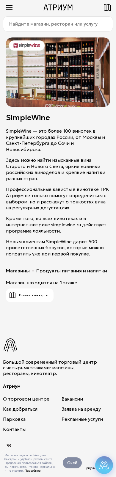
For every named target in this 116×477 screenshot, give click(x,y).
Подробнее (33, 471)
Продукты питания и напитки (71, 271)
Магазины (18, 271)
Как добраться (20, 409)
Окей (72, 462)
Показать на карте (33, 295)
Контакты (14, 429)
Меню (9, 7)
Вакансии (72, 399)
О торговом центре (26, 399)
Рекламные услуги (82, 419)
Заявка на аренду (81, 409)
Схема (107, 7)
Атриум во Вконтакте (9, 445)
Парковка (14, 419)
